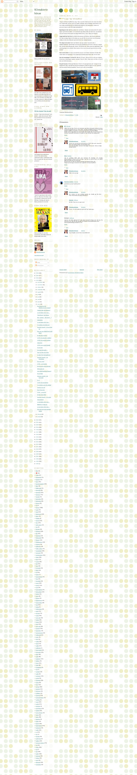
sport (37, 702)
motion (37, 620)
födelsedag (38, 537)
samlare (38, 671)
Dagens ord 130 (41, 387)
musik (37, 622)
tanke (37, 717)
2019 (37, 427)
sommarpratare (39, 697)
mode (37, 615)
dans (37, 516)
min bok (38, 613)
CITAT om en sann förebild (43, 345)
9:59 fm (83, 230)
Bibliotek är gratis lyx (42, 404)
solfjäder (38, 693)
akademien (38, 477)
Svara (65, 135)
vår (37, 751)
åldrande (38, 762)
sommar (38, 695)
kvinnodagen (39, 589)
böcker (37, 507)
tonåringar (38, 727)
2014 (37, 439)
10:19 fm (83, 141)
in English (38, 568)
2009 (37, 451)
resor (37, 663)
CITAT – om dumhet (42, 364)
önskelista (38, 764)
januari (39, 416)
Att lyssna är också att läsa (43, 366)
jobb (37, 570)
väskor (37, 758)
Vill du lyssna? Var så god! (42, 111)
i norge (37, 561)
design (37, 520)
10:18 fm (83, 171)
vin (36, 745)
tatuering (38, 719)
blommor (38, 494)
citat (37, 512)
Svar (67, 138)
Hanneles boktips (69, 181)
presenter (38, 652)
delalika (38, 518)
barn (37, 481)
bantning (38, 479)
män (37, 624)
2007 (37, 456)
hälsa (37, 557)
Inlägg (38, 262)
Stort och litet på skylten (43, 352)
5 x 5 (38, 380)
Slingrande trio (40, 368)
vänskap (38, 756)
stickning (38, 706)
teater (37, 721)
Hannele (71, 200)
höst (37, 559)
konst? (37, 585)
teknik (37, 723)
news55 (38, 628)
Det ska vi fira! (40, 361)
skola (37, 682)
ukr (37, 734)
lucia (37, 596)
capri (37, 509)
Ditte (65, 156)
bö (36, 505)
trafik (101, 117)
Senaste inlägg (63, 269)
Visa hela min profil (38, 255)
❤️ (36, 473)
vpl (36, 749)
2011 (37, 446)
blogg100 (38, 490)
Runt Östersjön (41, 390)
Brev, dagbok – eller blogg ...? (44, 317)
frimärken (38, 535)
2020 (37, 424)
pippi (37, 643)
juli (38, 294)
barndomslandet (40, 484)
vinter (37, 747)
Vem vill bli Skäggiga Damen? (44, 371)
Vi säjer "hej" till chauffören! (43, 355)
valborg (38, 740)
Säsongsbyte (40, 399)
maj (38, 299)
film (37, 533)
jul (36, 572)
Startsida (82, 269)
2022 (37, 420)
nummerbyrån (39, 633)
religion (37, 661)
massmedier (39, 602)
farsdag (38, 529)
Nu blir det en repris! (42, 335)
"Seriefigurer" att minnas (43, 315)
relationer (38, 658)
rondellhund (39, 667)
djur (37, 522)
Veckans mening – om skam (44, 397)
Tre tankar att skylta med (43, 325)
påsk (37, 654)
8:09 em (76, 200)
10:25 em (71, 218)
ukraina (38, 736)
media (37, 607)
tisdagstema (39, 725)
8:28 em (69, 156)
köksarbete (38, 591)
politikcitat (38, 648)
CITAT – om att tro (41, 392)
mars (38, 304)
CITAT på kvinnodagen (42, 382)
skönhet (38, 689)
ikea (37, 566)
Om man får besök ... (42, 350)
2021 (37, 422)
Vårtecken (39, 342)
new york (38, 626)
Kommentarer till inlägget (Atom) (75, 272)
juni (38, 296)
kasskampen (39, 576)
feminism (38, 531)
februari (39, 414)
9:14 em (76, 181)
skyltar (37, 686)
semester (38, 676)
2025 (37, 275)
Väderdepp (40, 320)
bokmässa (38, 501)
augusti (39, 292)
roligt (37, 665)
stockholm (38, 708)
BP (65, 126)
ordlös (37, 641)
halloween (38, 546)
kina (37, 578)
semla (37, 678)
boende (38, 496)
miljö (37, 611)
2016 (37, 434)
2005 (37, 461)
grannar (38, 544)
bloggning (38, 492)
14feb (37, 475)
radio (37, 656)
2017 (37, 432)
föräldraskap (39, 542)
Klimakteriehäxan (73, 141)
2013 (37, 441)
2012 (37, 444)
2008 (37, 454)
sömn (37, 715)
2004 (37, 463)
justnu (37, 574)
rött (37, 669)
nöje (37, 639)
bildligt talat (38, 488)
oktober (39, 287)
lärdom (37, 598)
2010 (37, 449)
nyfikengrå (38, 635)
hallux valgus (39, 548)
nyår (37, 637)
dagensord (38, 514)
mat (37, 604)
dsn (37, 527)
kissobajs (38, 581)
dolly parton (39, 525)
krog (37, 587)
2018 (37, 429)
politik (37, 645)
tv (36, 732)
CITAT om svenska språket (44, 340)
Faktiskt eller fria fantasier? (43, 310)
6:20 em (68, 126)
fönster (37, 540)
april (38, 301)
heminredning (39, 555)
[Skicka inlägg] (101, 115)
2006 (37, 458)
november (40, 284)
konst (37, 583)
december (40, 282)
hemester (38, 553)
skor (37, 684)
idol (37, 563)
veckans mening (40, 743)
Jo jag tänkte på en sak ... (43, 312)
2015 (37, 437)
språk (37, 704)
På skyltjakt (40, 373)
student (38, 710)
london (37, 594)
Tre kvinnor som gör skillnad (44, 385)
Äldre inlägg (100, 269)
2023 (37, 280)
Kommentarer (40, 265)
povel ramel (39, 650)
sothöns (38, 699)
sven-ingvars (39, 712)
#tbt (37, 471)
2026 (37, 273)
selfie (37, 674)
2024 (37, 278)
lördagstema (39, 600)
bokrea (37, 503)
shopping (38, 680)
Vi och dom (40, 347)
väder (37, 753)
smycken (38, 691)
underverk (38, 738)
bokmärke (38, 499)
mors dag (38, 617)
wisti (37, 760)
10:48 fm (83, 207)
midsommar (39, 609)
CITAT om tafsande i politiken (44, 338)
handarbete (38, 550)
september (40, 289)
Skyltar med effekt (41, 394)
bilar (37, 486)
